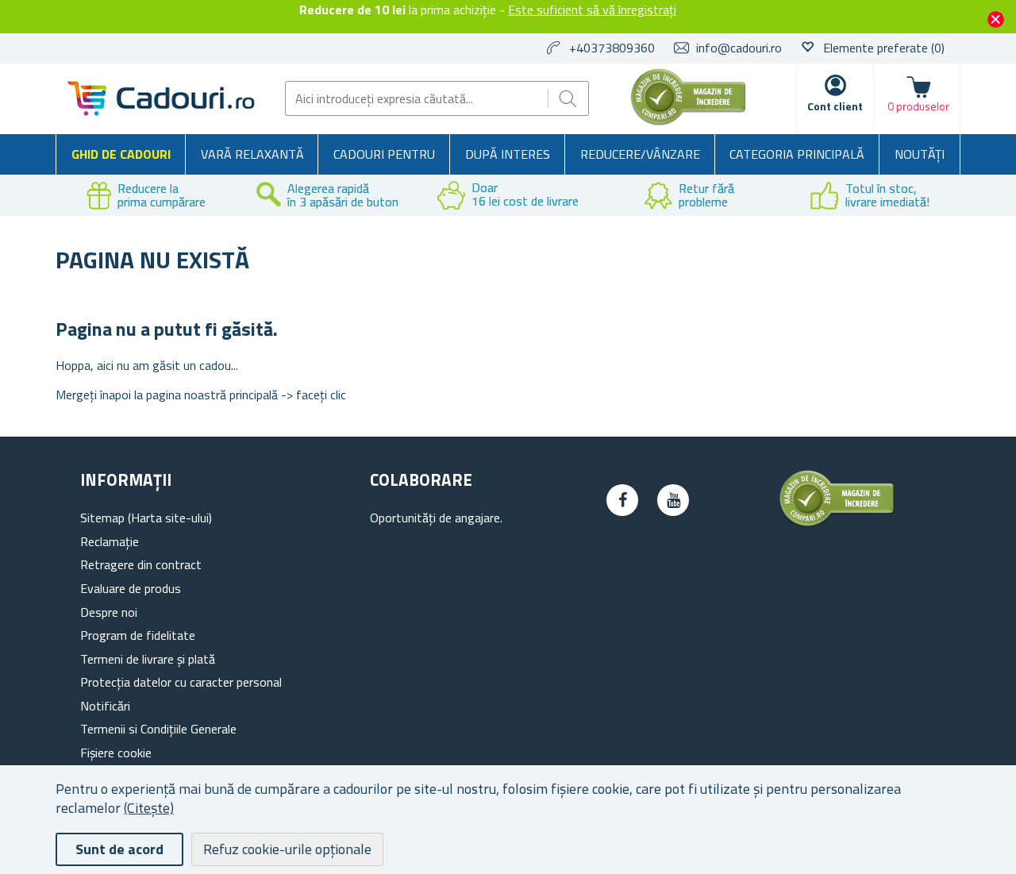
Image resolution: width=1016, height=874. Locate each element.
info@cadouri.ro (739, 47)
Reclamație (109, 541)
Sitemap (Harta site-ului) (146, 517)
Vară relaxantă (252, 154)
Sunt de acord (119, 849)
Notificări (105, 705)
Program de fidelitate (137, 635)
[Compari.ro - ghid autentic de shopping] (688, 120)
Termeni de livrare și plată (147, 658)
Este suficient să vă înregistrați (592, 9)
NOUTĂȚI (920, 154)
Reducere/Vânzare (640, 154)
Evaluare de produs (130, 588)
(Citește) (149, 807)
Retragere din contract (141, 564)
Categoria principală (796, 154)
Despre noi (108, 612)
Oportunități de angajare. (436, 517)
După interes (507, 154)
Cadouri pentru (384, 154)
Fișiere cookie (116, 752)
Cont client (835, 106)
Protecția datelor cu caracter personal (181, 681)
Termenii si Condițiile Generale (158, 728)
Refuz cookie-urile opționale (287, 849)
